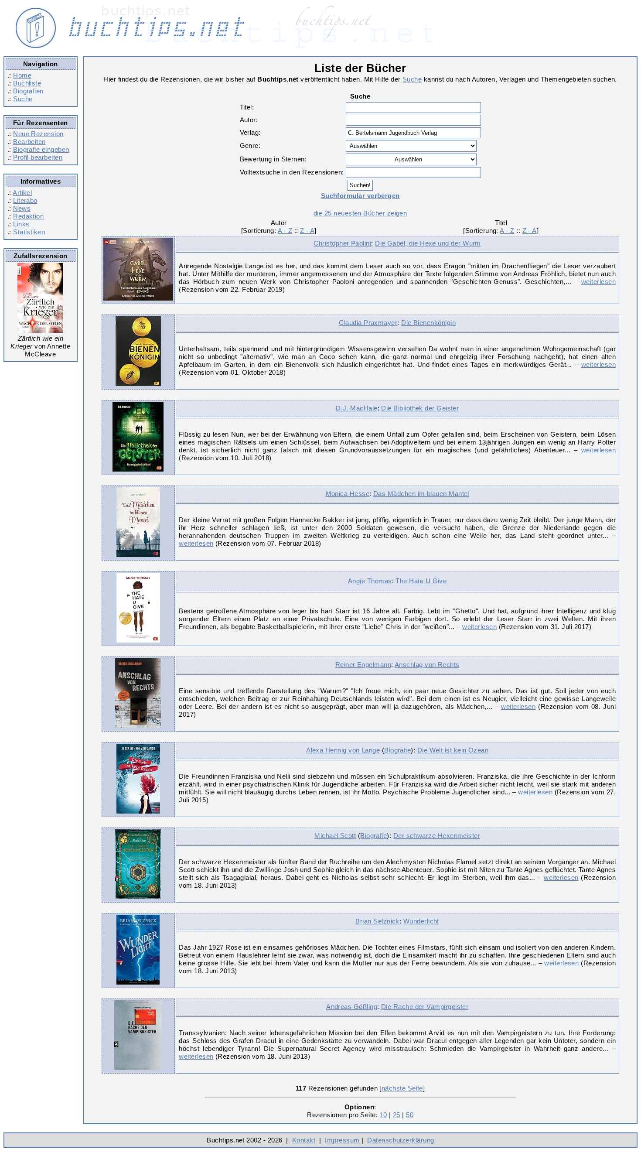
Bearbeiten (29, 141)
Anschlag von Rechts (427, 664)
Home (22, 75)
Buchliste (27, 83)
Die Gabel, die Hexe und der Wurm (428, 243)
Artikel (22, 192)
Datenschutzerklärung (400, 1140)
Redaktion (28, 216)
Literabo (25, 200)
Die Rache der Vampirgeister (424, 1006)
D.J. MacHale (357, 408)
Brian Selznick (377, 921)
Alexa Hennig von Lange (343, 750)
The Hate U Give (421, 581)
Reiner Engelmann (363, 664)
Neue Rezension (38, 133)
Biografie (397, 750)
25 (396, 1114)
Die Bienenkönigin (428, 322)
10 (383, 1114)
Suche (22, 99)
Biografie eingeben (41, 149)
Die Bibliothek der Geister (420, 408)
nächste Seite (402, 1088)
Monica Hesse (348, 493)
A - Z (285, 230)
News (22, 208)
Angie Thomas (370, 581)
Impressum (342, 1140)
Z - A (307, 230)
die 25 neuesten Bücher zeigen (360, 213)
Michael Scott (335, 835)
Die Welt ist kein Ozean (453, 750)
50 (409, 1114)
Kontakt (303, 1140)
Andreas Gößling (351, 1006)
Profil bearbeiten (37, 157)
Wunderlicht (421, 921)
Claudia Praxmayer (368, 322)
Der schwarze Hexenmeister (437, 835)
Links (21, 224)
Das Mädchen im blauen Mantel (421, 493)
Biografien (28, 91)
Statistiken (29, 232)
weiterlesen (598, 281)
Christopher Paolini (342, 243)
